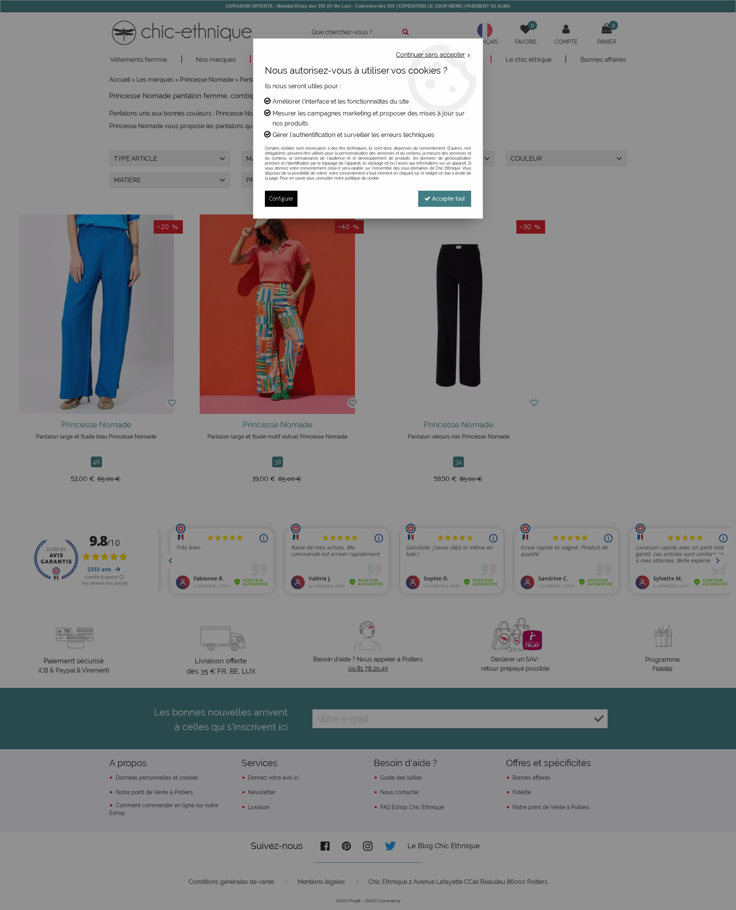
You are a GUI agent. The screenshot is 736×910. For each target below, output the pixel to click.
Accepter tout (447, 198)
